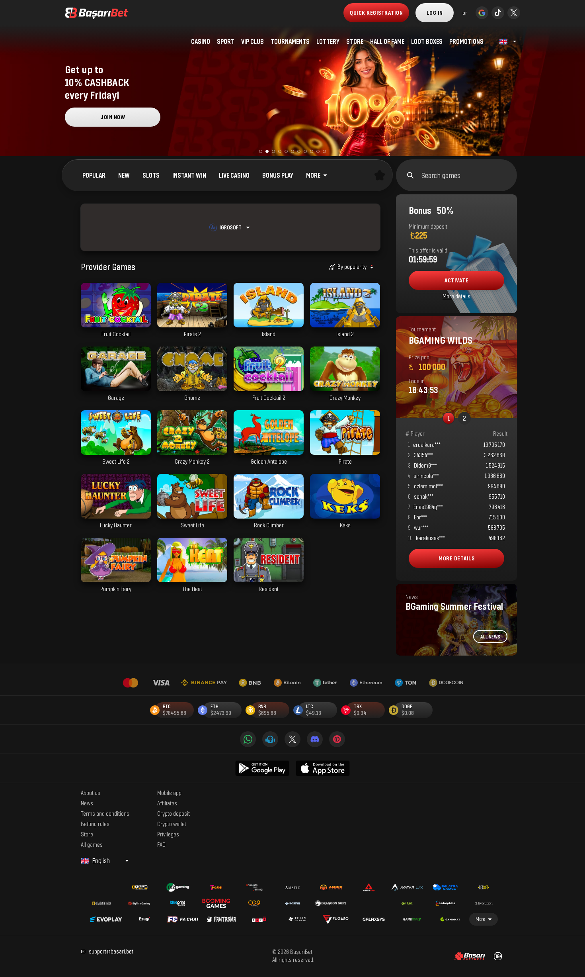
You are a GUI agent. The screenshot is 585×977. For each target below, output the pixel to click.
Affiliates (167, 803)
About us (90, 792)
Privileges (168, 834)
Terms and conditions (105, 813)
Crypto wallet (171, 823)
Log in (435, 12)
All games (92, 844)
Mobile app (169, 792)
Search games (440, 175)
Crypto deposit (173, 813)
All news (490, 637)
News (87, 803)
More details (456, 296)
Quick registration (376, 12)
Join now (112, 117)
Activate (456, 280)
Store (87, 834)
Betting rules (95, 823)
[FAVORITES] (379, 175)
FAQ (161, 844)
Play (116, 323)
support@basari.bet (111, 951)
